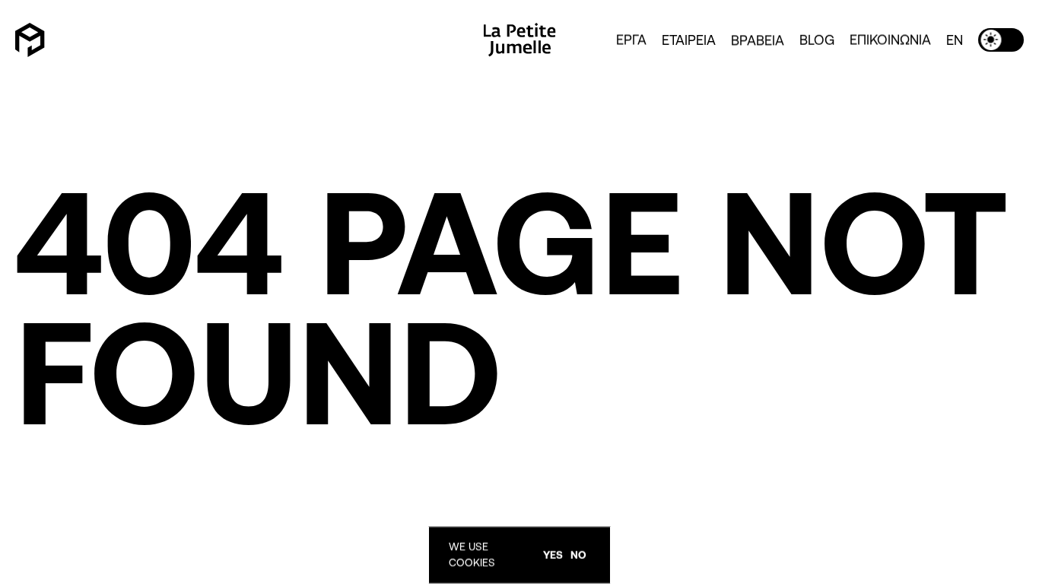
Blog (816, 39)
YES (553, 555)
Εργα (631, 39)
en (954, 39)
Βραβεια (757, 39)
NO (578, 555)
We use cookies (472, 555)
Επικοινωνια (890, 39)
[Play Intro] (30, 39)
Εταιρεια (689, 39)
